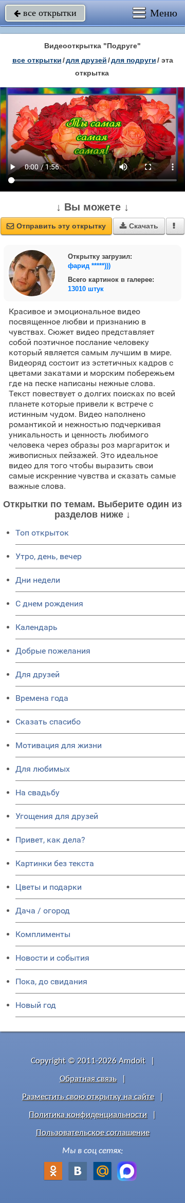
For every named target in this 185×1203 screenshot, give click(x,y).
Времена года (41, 698)
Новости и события (52, 958)
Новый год (35, 1005)
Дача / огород (42, 910)
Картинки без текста (54, 863)
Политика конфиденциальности (88, 1115)
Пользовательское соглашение (93, 1133)
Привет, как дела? (50, 840)
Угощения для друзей (56, 816)
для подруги (133, 60)
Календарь (36, 627)
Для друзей (37, 674)
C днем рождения (49, 603)
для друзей (86, 60)
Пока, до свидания (51, 981)
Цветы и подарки (48, 887)
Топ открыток (42, 533)
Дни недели (37, 580)
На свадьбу (37, 792)
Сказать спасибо (48, 722)
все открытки (45, 13)
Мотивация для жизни (58, 745)
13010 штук (86, 289)
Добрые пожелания (52, 651)
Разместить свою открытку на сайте (88, 1097)
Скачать (139, 226)
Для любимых (42, 769)
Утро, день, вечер (48, 556)
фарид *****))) (89, 266)
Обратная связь (88, 1079)
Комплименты (42, 934)
